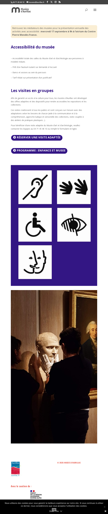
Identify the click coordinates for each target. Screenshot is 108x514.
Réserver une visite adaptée (38, 137)
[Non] (104, 506)
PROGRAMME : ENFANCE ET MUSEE (41, 150)
